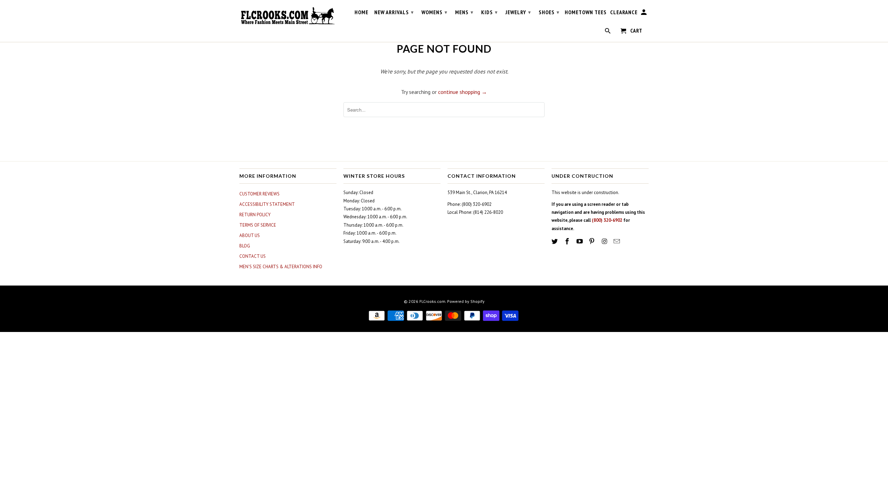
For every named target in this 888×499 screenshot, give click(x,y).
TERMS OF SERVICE (257, 225)
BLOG (244, 246)
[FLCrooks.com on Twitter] (555, 241)
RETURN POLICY (255, 215)
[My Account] (644, 13)
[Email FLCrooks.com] (617, 241)
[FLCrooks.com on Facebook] (568, 241)
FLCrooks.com (432, 301)
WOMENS (434, 12)
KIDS (489, 12)
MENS (464, 12)
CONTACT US (252, 256)
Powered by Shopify (466, 301)
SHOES (549, 12)
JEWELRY (518, 12)
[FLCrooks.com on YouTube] (580, 241)
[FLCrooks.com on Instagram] (605, 241)
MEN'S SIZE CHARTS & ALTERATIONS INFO (280, 267)
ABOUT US (249, 235)
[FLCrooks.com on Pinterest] (592, 241)
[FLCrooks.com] (287, 16)
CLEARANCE (624, 12)
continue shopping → (462, 91)
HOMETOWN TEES (586, 12)
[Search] (608, 32)
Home (361, 12)
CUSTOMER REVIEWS (259, 194)
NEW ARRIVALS (394, 12)
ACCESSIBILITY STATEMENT (267, 204)
